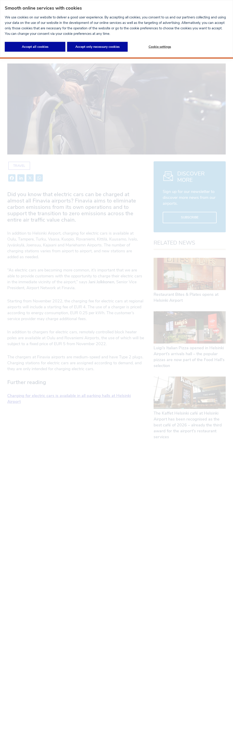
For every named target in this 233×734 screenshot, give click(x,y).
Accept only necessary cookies (97, 47)
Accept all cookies (35, 47)
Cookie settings (160, 47)
